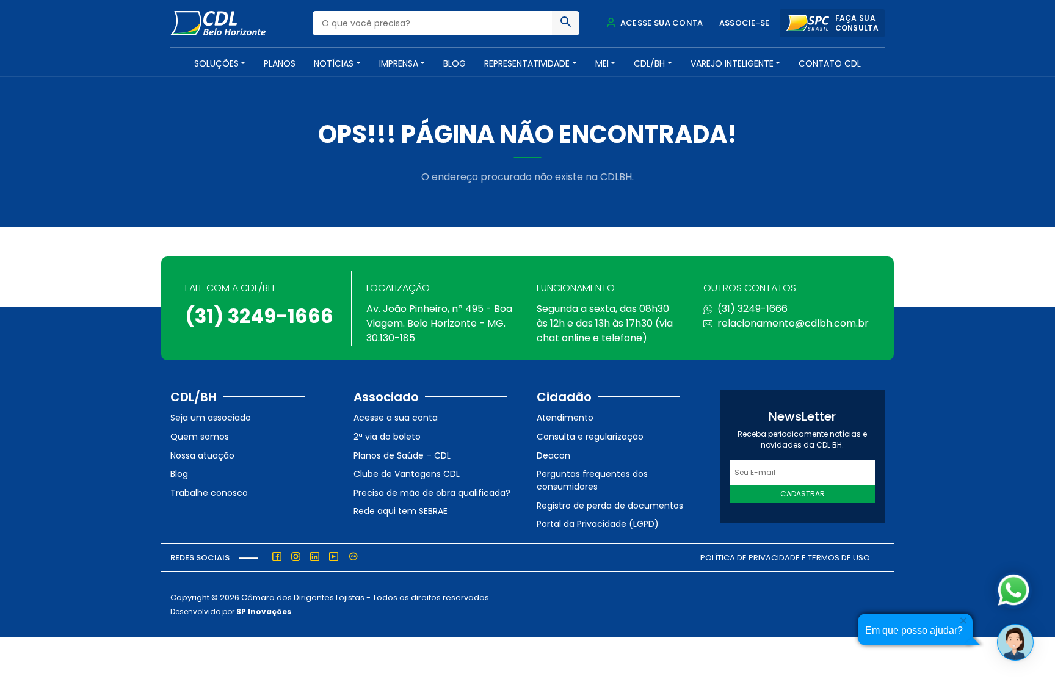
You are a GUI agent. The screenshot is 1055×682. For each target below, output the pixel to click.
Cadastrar (802, 493)
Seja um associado (210, 418)
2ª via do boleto (387, 436)
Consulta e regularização (590, 436)
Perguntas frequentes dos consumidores (592, 480)
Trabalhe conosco (209, 493)
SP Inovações (263, 611)
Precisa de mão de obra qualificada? (431, 493)
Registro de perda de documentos (610, 505)
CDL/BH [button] (649, 63)
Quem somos (199, 436)
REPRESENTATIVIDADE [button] (527, 63)
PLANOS (279, 63)
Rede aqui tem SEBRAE (400, 511)
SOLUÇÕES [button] (216, 63)
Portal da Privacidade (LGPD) (598, 524)
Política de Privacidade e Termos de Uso (785, 558)
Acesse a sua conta (395, 418)
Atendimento (565, 418)
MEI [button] (602, 63)
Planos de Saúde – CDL (402, 455)
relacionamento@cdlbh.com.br (793, 323)
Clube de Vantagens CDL (406, 474)
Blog (454, 63)
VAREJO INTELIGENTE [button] (732, 63)
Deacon (553, 455)
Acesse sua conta (660, 23)
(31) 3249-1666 (259, 316)
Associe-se (744, 23)
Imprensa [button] (398, 63)
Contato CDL (830, 63)
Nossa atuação (202, 455)
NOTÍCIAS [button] (333, 63)
